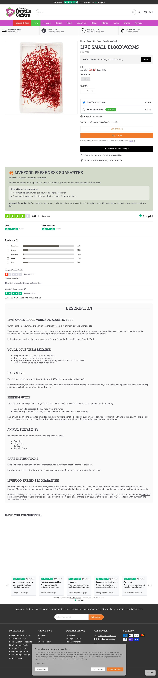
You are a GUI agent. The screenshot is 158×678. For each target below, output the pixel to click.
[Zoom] (41, 77)
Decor (94, 23)
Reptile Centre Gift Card (19, 635)
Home (82, 41)
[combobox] (86, 12)
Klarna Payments (73, 642)
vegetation (87, 419)
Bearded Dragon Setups (19, 654)
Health (116, 23)
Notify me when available (117, 148)
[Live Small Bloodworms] (16, 543)
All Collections (15, 658)
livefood (56, 326)
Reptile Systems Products (20, 642)
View (145, 59)
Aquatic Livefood (110, 41)
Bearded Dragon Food (18, 651)
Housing (47, 23)
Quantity (84, 86)
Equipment (82, 23)
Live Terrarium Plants (18, 645)
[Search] (133, 12)
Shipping (94, 122)
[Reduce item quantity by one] (83, 91)
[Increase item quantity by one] (92, 91)
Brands (127, 23)
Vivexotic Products (17, 638)
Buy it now (117, 135)
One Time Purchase (96, 102)
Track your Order (73, 638)
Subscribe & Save (95, 109)
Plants (105, 23)
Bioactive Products (17, 648)
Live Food (97, 41)
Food (69, 23)
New (36, 23)
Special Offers (22, 23)
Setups (59, 23)
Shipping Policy (44, 642)
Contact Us (71, 635)
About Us (42, 635)
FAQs (40, 638)
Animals (138, 23)
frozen (63, 419)
